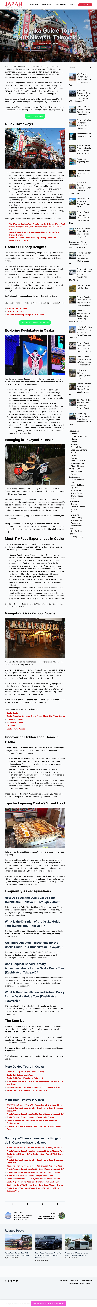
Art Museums (76, 526)
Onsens (74, 434)
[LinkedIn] (57, 1203)
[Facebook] (12, 1203)
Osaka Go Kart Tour (15, 311)
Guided (41, 43)
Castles (74, 455)
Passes (74, 512)
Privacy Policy (77, 536)
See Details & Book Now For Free (47, 1303)
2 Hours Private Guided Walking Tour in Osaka (27, 1090)
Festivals (75, 458)
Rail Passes (76, 488)
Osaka (46, 43)
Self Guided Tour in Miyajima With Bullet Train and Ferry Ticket (34, 1087)
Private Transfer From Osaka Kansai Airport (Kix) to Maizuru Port (35, 1151)
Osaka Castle (12, 713)
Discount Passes (78, 507)
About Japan (34, 4)
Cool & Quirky (76, 517)
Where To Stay (47, 4)
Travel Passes (77, 496)
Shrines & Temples (79, 436)
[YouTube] (17, 1281)
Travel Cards (76, 493)
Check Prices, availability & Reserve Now (35, 323)
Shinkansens (76, 490)
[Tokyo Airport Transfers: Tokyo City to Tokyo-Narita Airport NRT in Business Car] (48, 1242)
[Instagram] (11, 1281)
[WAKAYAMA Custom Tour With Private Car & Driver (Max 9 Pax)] (18, 1242)
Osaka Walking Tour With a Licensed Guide (25, 1072)
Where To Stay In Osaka (17, 308)
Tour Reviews (53, 43)
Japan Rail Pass (77, 485)
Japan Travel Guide (85, 5)
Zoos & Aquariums (78, 461)
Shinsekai (11, 726)
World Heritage (77, 463)
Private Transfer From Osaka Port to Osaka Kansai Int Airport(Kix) (35, 1114)
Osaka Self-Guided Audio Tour (20, 1075)
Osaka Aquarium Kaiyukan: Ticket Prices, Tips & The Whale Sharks (36, 716)
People (74, 442)
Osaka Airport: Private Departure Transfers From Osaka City (33, 1182)
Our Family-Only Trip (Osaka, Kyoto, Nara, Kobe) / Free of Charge (35, 1185)
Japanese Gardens (79, 450)
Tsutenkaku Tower (15, 722)
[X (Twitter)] (27, 1203)
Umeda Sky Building (15, 719)
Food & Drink (76, 447)
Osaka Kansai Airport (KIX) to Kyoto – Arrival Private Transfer (33, 1179)
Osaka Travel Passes (16, 729)
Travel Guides (74, 501)
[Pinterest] (42, 1203)
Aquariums (75, 523)
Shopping (75, 515)
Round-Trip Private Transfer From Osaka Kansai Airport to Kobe (34, 1166)
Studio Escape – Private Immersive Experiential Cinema (30, 1117)
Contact (72, 534)
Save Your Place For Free (35, 116)
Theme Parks (76, 520)
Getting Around (61, 4)
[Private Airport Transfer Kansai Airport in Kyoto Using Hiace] (78, 1242)
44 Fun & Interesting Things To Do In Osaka (25, 315)
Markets (74, 444)
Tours (71, 528)
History (74, 439)
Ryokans (74, 474)
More (71, 4)
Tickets (74, 504)
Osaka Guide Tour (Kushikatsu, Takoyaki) (25, 1078)
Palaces (74, 509)
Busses (74, 499)
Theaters (75, 452)
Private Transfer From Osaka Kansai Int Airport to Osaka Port (33, 1172)
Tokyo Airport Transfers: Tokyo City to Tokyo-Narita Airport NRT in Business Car (48, 1255)
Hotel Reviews (77, 471)
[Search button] (90, 67)
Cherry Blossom (77, 466)
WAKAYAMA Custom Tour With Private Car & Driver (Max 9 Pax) (37, 224)
